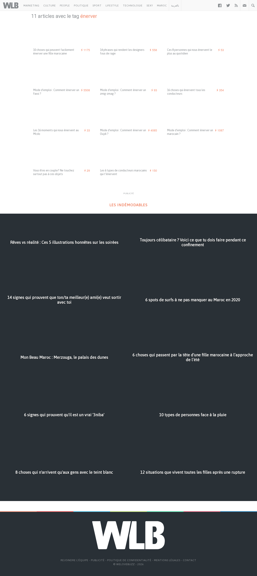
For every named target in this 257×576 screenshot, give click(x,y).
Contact (189, 560)
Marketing (31, 5)
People (65, 5)
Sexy (150, 5)
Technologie (133, 5)
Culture (49, 5)
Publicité (98, 560)
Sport (97, 5)
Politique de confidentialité (129, 560)
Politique (81, 5)
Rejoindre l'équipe (74, 560)
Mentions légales (167, 560)
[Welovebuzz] (10, 5)
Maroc (162, 5)
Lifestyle (112, 5)
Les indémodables (128, 205)
